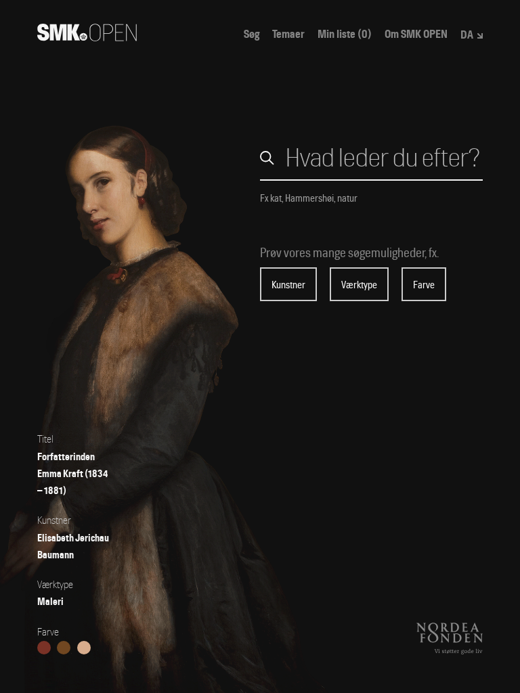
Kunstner (288, 285)
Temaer (288, 34)
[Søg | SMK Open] (87, 37)
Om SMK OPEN (416, 34)
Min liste (345, 34)
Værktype (359, 285)
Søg (251, 34)
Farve (424, 285)
